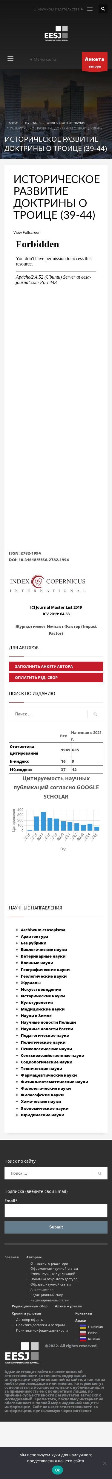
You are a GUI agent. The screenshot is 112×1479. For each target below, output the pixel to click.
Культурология (37, 1002)
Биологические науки (44, 949)
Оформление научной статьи (54, 1268)
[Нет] (105, 1463)
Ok (57, 1470)
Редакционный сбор (46, 1294)
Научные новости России (47, 1028)
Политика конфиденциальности (42, 1330)
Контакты (83, 1313)
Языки (80, 1320)
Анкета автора (41, 1289)
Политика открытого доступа (53, 1279)
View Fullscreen (27, 232)
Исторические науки (43, 996)
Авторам (34, 1257)
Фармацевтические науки (49, 1075)
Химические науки (41, 1101)
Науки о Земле (36, 1015)
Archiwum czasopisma (43, 929)
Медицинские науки (43, 1009)
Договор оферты (29, 1319)
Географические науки (45, 969)
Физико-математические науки (54, 1081)
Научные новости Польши (48, 1022)
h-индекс (19, 761)
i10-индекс (21, 769)
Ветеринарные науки (43, 956)
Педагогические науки (45, 1035)
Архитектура (34, 936)
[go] (95, 714)
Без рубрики (33, 943)
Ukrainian (95, 1326)
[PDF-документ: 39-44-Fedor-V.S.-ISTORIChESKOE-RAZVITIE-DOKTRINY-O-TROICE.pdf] (56, 355)
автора (95, 62)
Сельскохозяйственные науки (52, 1055)
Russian (94, 1339)
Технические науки (41, 1068)
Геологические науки (44, 976)
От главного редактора (49, 1263)
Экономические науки (44, 1108)
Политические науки (43, 1042)
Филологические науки (46, 1088)
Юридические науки (42, 1115)
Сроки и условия (26, 1313)
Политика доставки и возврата (40, 1325)
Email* (10, 1200)
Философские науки (42, 1095)
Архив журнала (68, 1306)
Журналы (31, 982)
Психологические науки (46, 1048)
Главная (11, 1257)
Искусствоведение (41, 989)
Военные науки (37, 962)
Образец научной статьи (50, 1284)
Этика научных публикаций (52, 1274)
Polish (93, 1332)
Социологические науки (46, 1062)
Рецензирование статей (49, 1300)
